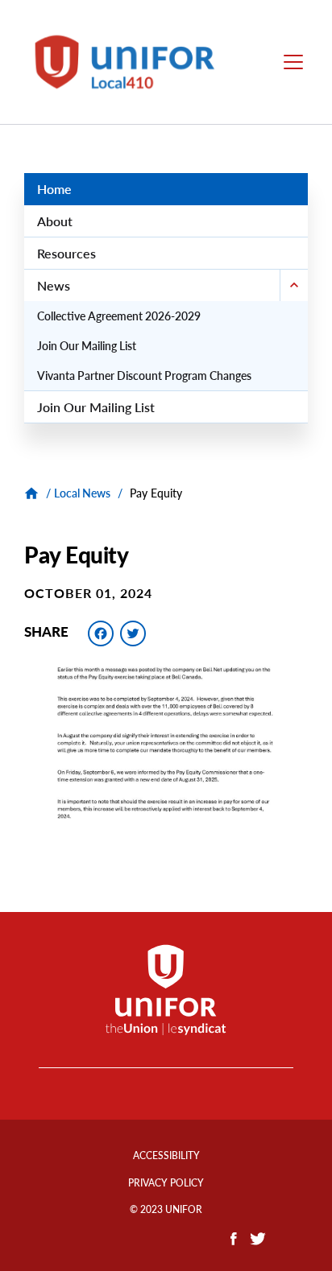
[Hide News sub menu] (294, 285)
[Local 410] (33, 493)
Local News (82, 493)
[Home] (134, 62)
